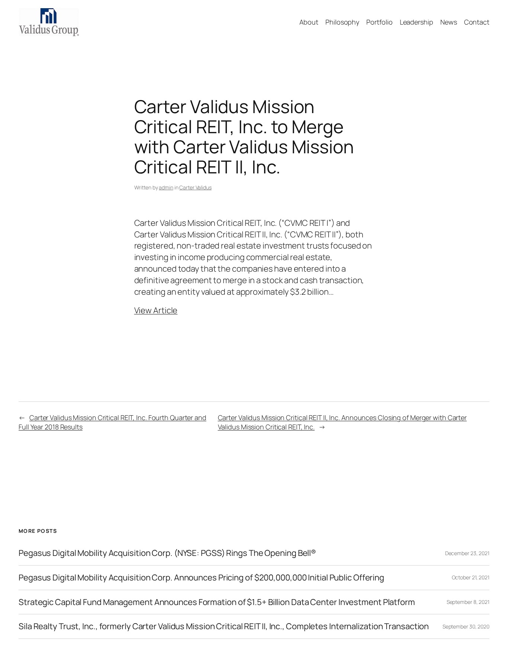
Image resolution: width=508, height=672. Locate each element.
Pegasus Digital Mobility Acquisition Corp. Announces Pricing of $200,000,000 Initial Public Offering (201, 577)
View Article (156, 310)
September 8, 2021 (468, 601)
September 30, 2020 (466, 626)
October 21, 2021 (470, 577)
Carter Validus (195, 187)
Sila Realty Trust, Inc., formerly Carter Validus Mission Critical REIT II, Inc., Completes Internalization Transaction (224, 626)
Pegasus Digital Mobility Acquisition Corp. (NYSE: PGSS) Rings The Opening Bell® (167, 553)
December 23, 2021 (467, 553)
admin (166, 187)
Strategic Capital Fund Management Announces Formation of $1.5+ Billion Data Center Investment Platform (217, 602)
